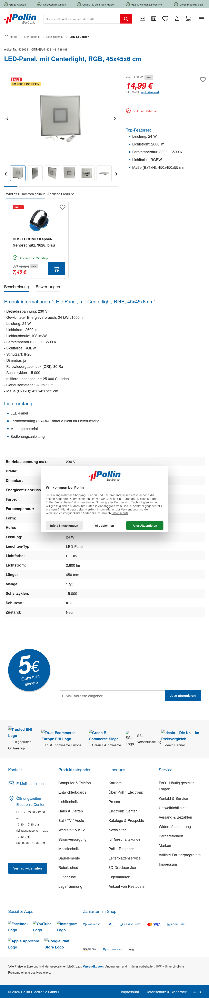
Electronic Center (123, 810)
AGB (197, 991)
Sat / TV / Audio (71, 820)
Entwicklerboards (72, 792)
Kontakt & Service (173, 798)
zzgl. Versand (150, 92)
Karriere (115, 782)
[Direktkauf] (154, 18)
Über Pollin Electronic (126, 792)
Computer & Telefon (74, 782)
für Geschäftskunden (125, 839)
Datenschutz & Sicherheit (166, 991)
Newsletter (117, 829)
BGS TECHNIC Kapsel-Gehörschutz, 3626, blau (34, 242)
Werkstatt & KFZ (71, 829)
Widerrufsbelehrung (175, 826)
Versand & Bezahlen (175, 817)
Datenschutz (86, 704)
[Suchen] (126, 19)
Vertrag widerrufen (27, 868)
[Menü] (202, 18)
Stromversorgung (72, 839)
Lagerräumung (70, 886)
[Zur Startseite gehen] (20, 18)
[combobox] (81, 19)
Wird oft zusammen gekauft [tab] (25, 193)
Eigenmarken (119, 876)
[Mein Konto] (176, 18)
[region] (61, 130)
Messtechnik (68, 848)
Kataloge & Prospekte (126, 820)
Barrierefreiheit (171, 835)
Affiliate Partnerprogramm (180, 854)
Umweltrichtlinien (173, 807)
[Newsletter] (142, 18)
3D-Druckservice (122, 867)
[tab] (16, 287)
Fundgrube (67, 876)
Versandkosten (93, 966)
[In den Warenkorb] (56, 268)
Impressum (168, 864)
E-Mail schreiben (30, 783)
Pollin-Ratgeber (121, 848)
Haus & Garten (70, 810)
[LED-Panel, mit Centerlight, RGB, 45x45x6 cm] (61, 118)
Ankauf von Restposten (128, 886)
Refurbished (68, 867)
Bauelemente (69, 858)
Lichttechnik (68, 801)
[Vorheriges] (7, 118)
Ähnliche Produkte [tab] (60, 193)
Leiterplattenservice (125, 858)
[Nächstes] (115, 118)
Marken (165, 845)
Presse (114, 801)
